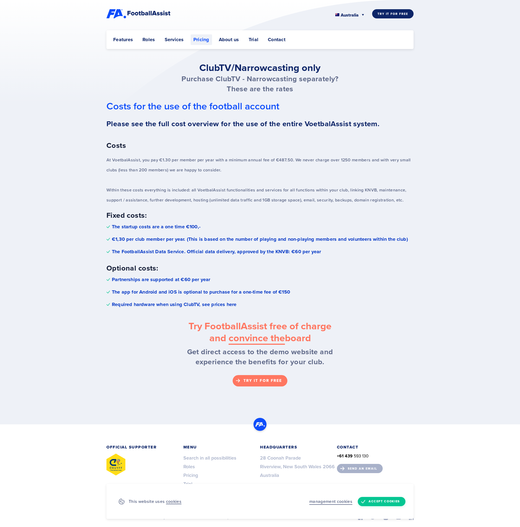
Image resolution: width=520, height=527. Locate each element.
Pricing (201, 40)
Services (174, 40)
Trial (253, 40)
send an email (362, 468)
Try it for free (393, 14)
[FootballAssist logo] (138, 13)
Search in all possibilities (209, 458)
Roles (148, 40)
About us (229, 40)
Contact (276, 40)
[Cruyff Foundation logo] (115, 465)
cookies (173, 501)
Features (123, 40)
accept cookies (384, 501)
